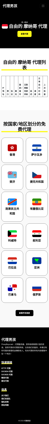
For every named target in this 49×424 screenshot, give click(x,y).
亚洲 (37, 267)
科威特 (12, 240)
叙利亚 (37, 240)
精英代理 (5, 378)
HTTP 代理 (5, 368)
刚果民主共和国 (12, 211)
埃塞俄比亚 (37, 208)
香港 (12, 154)
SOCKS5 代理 (7, 375)
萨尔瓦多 (36, 154)
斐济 (12, 181)
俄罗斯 (37, 294)
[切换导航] (43, 6)
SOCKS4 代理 (7, 371)
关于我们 (5, 395)
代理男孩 (10, 6)
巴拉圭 (12, 267)
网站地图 (5, 405)
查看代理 (24, 34)
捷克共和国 (37, 181)
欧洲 (26, 22)
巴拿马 (12, 294)
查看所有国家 (24, 313)
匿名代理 (5, 381)
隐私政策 (5, 402)
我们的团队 (5, 399)
